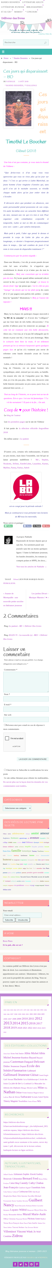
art (28, 838)
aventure (34, 837)
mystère (15, 868)
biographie (43, 838)
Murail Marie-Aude (34, 1214)
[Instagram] (31, 1264)
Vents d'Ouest (32, 1101)
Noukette (7, 463)
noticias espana (10, 1130)
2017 (39, 1023)
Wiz (39, 1101)
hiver (37, 855)
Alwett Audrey (36, 1174)
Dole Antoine (22, 1196)
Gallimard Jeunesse (16, 1075)
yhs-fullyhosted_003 (39, 1126)
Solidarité (8, 881)
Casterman (17, 1061)
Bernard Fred (30, 1178)
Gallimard (31, 1071)
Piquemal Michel (21, 1219)
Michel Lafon (32, 1088)
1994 (45, 1010)
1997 (11, 1014)
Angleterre (6, 838)
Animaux (15, 838)
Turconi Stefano (18, 1227)
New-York (29, 868)
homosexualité (45, 855)
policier (18, 872)
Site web (7, 715)
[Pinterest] (37, 1264)
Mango (23, 1088)
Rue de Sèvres (14, 1097)
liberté (5, 864)
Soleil (40, 1097)
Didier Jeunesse (11, 1066)
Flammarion (19, 1070)
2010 (25, 1018)
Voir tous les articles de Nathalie (31, 566)
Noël (34, 868)
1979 (24, 1010)
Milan (41, 1087)
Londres (13, 864)
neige (24, 868)
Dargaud (28, 1061)
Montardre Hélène (15, 1215)
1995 (4, 1014)
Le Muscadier (37, 1084)
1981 (28, 1010)
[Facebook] (15, 1264)
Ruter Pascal (24, 1223)
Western (47, 885)
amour (44, 833)
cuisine (19, 842)
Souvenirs (28, 881)
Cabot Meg (14, 1183)
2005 (43, 1014)
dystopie (36, 842)
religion (5, 877)
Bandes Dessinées (10, 2)
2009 (19, 1019)
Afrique (28, 834)
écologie (46, 842)
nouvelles (39, 868)
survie (33, 881)
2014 (16, 1023)
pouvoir (24, 872)
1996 (8, 1014)
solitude (13, 881)
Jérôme (16, 463)
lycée (21, 864)
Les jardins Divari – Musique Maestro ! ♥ (39, 595)
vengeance (10, 885)
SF (4, 881)
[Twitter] (20, 1264)
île (12, 860)
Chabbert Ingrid (24, 1188)
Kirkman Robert (31, 1206)
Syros (45, 1097)
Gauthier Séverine (22, 1201)
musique (9, 868)
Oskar (19, 1092)
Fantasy (34, 851)
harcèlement (24, 855)
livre (8, 864)
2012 (38, 1018)
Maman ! (18, 12)
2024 (39, 1028)
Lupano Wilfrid (18, 1209)
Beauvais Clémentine (12, 1179)
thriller (42, 881)
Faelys (20, 467)
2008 (14, 1019)
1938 (11, 1010)
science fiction (15, 877)
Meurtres (38, 864)
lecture (47, 860)
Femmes (46, 851)
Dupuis (23, 1066)
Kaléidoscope (32, 1079)
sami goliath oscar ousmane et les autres (20, 1142)
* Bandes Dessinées (20, 58)
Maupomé (30, 1210)
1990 (34, 1010)
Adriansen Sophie (21, 1174)
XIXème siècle (7, 889)
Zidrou (17, 1236)
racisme (46, 872)
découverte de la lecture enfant (27, 1146)
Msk (46, 1088)
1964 (14, 1010)
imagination (23, 860)
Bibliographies (34, 7)
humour (7, 859)
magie (25, 864)
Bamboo (25, 1057)
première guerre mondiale (35, 873)
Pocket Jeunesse (27, 1093)
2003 (35, 1014)
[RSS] (26, 1264)
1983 (31, 1010)
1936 (8, 1010)
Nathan (9, 1092)
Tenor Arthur (7, 1227)
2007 (10, 1019)
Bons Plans (7, 941)
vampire (5, 885)
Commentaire (10, 669)
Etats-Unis (7, 851)
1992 (38, 1010)
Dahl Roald (36, 1192)
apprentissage (23, 838)
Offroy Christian (9, 1219)
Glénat (15, 579)
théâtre (38, 881)
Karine (45, 463)
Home (6, 58)
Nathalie (10, 81)
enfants (21, 846)
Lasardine (36, 463)
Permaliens (9, 583)
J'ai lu (25, 1080)
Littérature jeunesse (12, 7)
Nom (7, 694)
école (41, 842)
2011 (31, 1018)
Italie (39, 860)
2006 (5, 1019)
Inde (36, 860)
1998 (15, 1014)
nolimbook (41, 1138)
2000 (23, 1014)
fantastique (26, 851)
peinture (5, 872)
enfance (11, 847)
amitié (35, 833)
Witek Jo (31, 1231)
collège (5, 842)
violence (27, 885)
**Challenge (30, 85)
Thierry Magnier (10, 1101)
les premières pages (16, 422)
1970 (18, 1010)
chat (47, 838)
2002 (31, 1014)
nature (20, 868)
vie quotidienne (19, 885)
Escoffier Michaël (34, 1196)
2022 (30, 1028)
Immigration (31, 860)
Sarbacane (26, 1096)
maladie (30, 864)
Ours (44, 868)
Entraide (47, 846)
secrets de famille (43, 877)
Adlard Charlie (8, 1174)
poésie (14, 872)
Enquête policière (37, 846)
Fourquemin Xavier (9, 1201)
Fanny (13, 467)
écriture (5, 846)
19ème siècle (7, 834)
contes (14, 842)
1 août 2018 (23, 81)
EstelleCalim (25, 463)
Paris (47, 868)
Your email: (8, 910)
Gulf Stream (8, 1079)
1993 (41, 1010)
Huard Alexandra (20, 1206)
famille (16, 850)
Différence (29, 842)
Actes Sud (6, 1053)
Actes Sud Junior (17, 1053)
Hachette (18, 1079)
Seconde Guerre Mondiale (29, 877)
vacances (46, 881)
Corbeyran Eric (25, 1191)
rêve (9, 877)
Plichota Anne (34, 1218)
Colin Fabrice (7, 1192)
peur (9, 872)
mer (34, 864)
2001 (27, 1014)
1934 (4, 1010)
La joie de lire (15, 1083)
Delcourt (39, 1061)
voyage (32, 885)
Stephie (45, 459)
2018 (6, 1027)
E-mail (7, 704)
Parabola (30, 1258)
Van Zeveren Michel (31, 1227)
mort (43, 864)
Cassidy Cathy (27, 1183)
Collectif (15, 1192)
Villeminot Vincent (14, 1231)
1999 (19, 1014)
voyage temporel (39, 885)
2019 (14, 1027)
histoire (31, 855)
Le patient (24, 439)
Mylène (6, 467)
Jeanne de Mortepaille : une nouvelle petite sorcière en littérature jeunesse (13, 599)
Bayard (32, 1057)
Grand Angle (43, 1075)
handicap (16, 855)
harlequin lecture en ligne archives (18, 1150)
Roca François (14, 1223)
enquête (28, 847)
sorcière (19, 881)
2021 (25, 1028)
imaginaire (17, 860)
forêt (4, 855)
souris (23, 881)
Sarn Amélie (32, 1223)
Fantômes (41, 851)
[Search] (45, 42)
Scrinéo (35, 1097)
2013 (7, 1023)
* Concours (31, 12)
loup (18, 864)
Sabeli (26, 467)
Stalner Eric (41, 1223)
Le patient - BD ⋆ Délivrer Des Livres (25, 626)
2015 (24, 1023)
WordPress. (42, 1258)
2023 (35, 1028)
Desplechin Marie (10, 1196)
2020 (19, 1028)
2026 (4, 1032)
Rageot (36, 1093)
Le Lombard (26, 1084)
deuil (23, 842)
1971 (21, 1010)
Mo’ (37, 459)
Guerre (9, 855)
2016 (32, 1023)
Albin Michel (31, 1053)
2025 (44, 1028)
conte (10, 842)
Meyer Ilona (38, 1210)
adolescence (18, 833)
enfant (16, 846)
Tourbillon (22, 1101)
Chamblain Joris (38, 1187)
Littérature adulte (33, 2)
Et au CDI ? (6, 12)
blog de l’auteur (14, 415)
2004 (39, 1014)
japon (43, 860)
